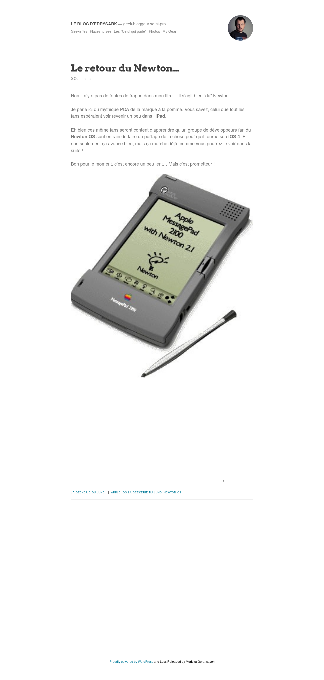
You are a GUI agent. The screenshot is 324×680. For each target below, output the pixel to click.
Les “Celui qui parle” (130, 31)
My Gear (169, 31)
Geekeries (79, 31)
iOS (124, 492)
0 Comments (81, 78)
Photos (154, 31)
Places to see (100, 31)
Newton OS (172, 492)
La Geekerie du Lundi (88, 492)
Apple (116, 492)
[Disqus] (162, 583)
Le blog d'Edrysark (94, 24)
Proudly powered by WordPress (131, 661)
